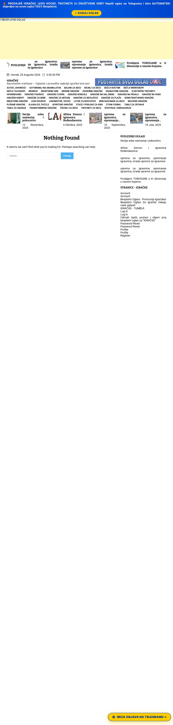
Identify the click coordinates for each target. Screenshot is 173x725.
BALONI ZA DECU (72, 87)
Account (125, 193)
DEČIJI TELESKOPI (16, 91)
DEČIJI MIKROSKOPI (134, 87)
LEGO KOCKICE (38, 101)
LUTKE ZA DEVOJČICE (85, 101)
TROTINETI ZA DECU (91, 108)
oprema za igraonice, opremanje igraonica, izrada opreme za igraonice (70, 64)
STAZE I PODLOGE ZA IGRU (89, 104)
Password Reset (130, 223)
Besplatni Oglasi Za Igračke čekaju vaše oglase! (143, 204)
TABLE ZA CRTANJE (134, 104)
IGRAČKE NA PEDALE (128, 94)
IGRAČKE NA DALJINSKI (102, 94)
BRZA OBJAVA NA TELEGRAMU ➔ (142, 717)
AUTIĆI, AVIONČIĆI (16, 87)
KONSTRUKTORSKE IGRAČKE (139, 98)
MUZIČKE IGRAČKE (137, 101)
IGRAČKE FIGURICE (34, 94)
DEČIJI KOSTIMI (112, 87)
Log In (124, 211)
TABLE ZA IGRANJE (16, 108)
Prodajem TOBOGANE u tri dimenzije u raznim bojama (125, 64)
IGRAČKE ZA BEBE (36, 98)
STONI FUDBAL (113, 104)
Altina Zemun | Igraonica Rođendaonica (74, 117)
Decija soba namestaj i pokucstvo (33, 117)
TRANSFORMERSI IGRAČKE (43, 108)
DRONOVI (33, 91)
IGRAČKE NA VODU (151, 94)
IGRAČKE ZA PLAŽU (111, 98)
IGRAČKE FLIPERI (55, 94)
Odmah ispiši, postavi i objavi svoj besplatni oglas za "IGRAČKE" (143, 219)
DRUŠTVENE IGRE (49, 91)
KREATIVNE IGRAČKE (17, 101)
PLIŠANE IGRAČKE (16, 104)
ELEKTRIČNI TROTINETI (143, 91)
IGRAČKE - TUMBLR (132, 208)
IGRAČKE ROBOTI (15, 98)
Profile (124, 229)
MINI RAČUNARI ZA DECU (112, 101)
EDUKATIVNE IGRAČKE (117, 91)
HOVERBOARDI (14, 94)
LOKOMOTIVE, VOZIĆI (60, 101)
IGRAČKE (12, 80)
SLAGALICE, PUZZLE (39, 104)
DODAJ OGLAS (88, 13)
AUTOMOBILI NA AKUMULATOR (45, 87)
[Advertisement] (81, 40)
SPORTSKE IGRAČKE (62, 104)
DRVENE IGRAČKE (70, 91)
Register (125, 235)
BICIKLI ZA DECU (92, 87)
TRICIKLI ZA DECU (69, 108)
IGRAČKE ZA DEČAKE (59, 98)
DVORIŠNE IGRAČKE (93, 91)
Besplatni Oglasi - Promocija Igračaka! (143, 199)
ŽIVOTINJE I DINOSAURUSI (117, 108)
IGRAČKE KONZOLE (77, 94)
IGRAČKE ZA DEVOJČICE (85, 98)
